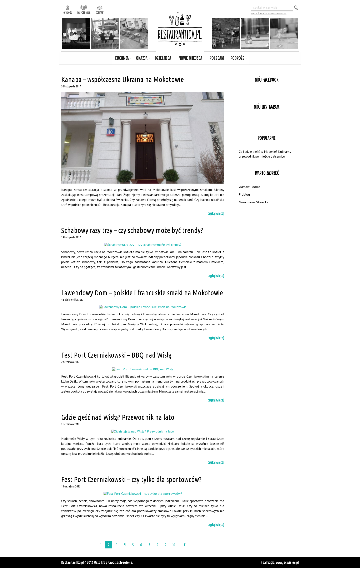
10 (173, 544)
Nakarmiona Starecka (253, 202)
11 (185, 544)
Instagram (266, 121)
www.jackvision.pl (287, 562)
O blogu (67, 12)
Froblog (244, 194)
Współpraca (83, 12)
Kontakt (100, 12)
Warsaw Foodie (249, 187)
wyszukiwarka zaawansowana (268, 13)
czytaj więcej (216, 213)
